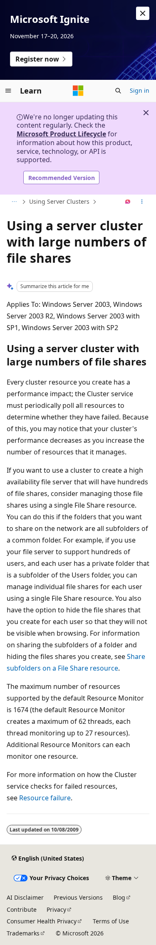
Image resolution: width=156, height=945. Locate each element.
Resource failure (45, 797)
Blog (119, 897)
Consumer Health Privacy (42, 921)
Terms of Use (111, 921)
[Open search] (118, 90)
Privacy (56, 909)
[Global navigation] (8, 90)
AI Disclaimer (25, 897)
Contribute (22, 909)
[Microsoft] (78, 90)
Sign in (139, 90)
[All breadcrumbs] (14, 202)
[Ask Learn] (128, 202)
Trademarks (23, 933)
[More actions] (142, 202)
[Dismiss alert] (142, 13)
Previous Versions (78, 897)
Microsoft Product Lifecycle (61, 133)
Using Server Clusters (59, 201)
